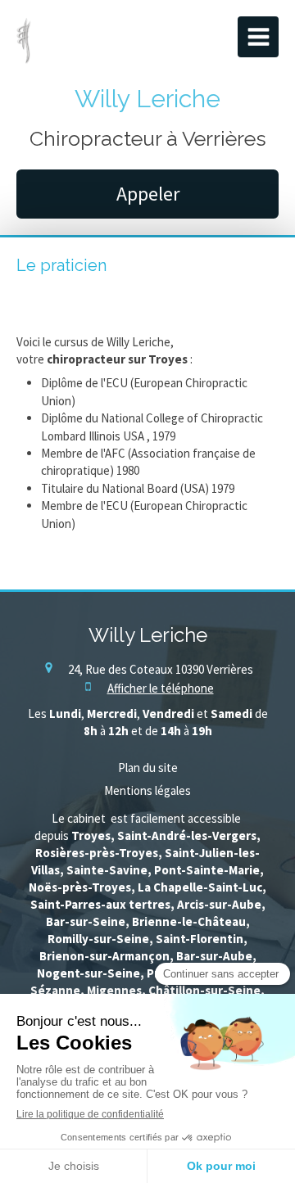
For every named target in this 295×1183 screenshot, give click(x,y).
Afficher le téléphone (160, 688)
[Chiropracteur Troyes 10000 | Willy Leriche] (23, 40)
